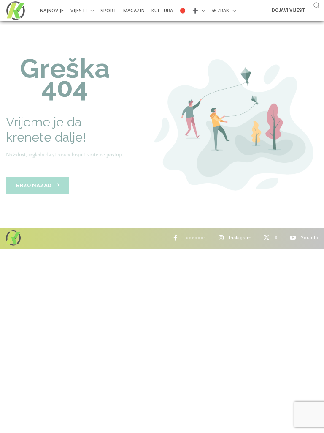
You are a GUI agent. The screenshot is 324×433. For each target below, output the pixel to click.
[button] (316, 5)
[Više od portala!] (12, 238)
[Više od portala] (14, 10)
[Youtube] (292, 238)
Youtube (310, 238)
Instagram (240, 238)
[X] (266, 238)
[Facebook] (175, 238)
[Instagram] (220, 238)
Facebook (195, 238)
